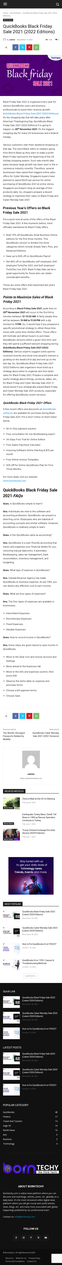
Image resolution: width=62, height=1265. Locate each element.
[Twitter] (22, 47)
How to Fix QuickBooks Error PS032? (39, 944)
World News (15, 13)
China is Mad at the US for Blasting (38, 799)
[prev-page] (5, 845)
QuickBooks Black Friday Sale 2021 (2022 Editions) (31, 113)
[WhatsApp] (36, 47)
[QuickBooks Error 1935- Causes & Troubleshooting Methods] (11, 965)
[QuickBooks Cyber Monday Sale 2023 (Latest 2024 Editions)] (11, 932)
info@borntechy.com (25, 1216)
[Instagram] (23, 1238)
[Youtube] (46, 1238)
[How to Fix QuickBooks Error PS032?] (11, 948)
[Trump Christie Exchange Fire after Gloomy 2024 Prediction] (11, 835)
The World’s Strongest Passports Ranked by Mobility (14, 736)
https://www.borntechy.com (31, 778)
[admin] (5, 39)
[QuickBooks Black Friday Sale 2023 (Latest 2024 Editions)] (11, 916)
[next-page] (10, 845)
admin (12, 39)
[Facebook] (15, 47)
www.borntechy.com (14, 480)
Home (5, 13)
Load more (30, 976)
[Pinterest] (29, 47)
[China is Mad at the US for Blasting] (11, 803)
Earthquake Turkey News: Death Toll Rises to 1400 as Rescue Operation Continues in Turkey (39, 817)
